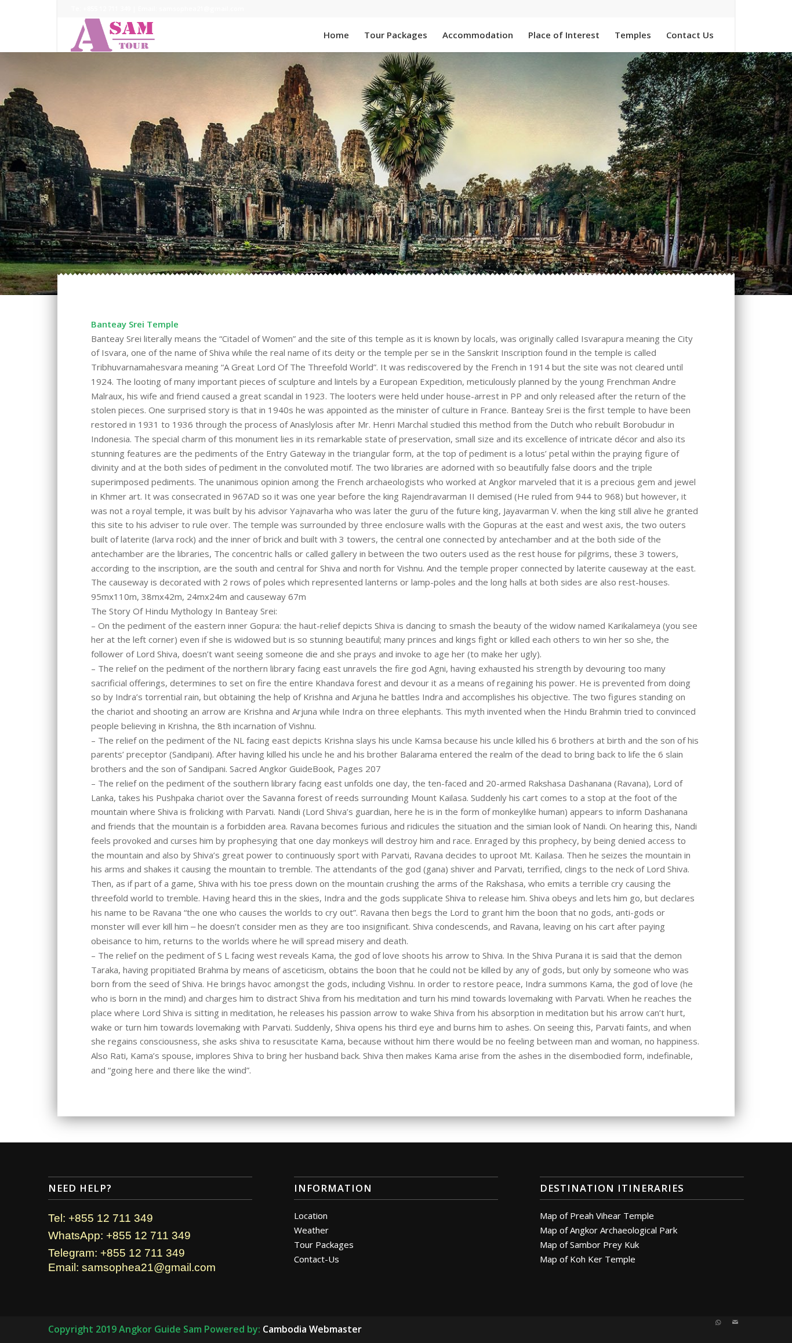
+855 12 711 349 (106, 8)
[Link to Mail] (735, 1322)
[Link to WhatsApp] (717, 1322)
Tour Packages (324, 1244)
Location (311, 1215)
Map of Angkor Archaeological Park (608, 1230)
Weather (311, 1230)
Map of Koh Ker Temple (587, 1259)
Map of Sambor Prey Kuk (589, 1244)
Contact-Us (316, 1259)
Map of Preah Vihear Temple (597, 1215)
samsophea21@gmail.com (201, 8)
